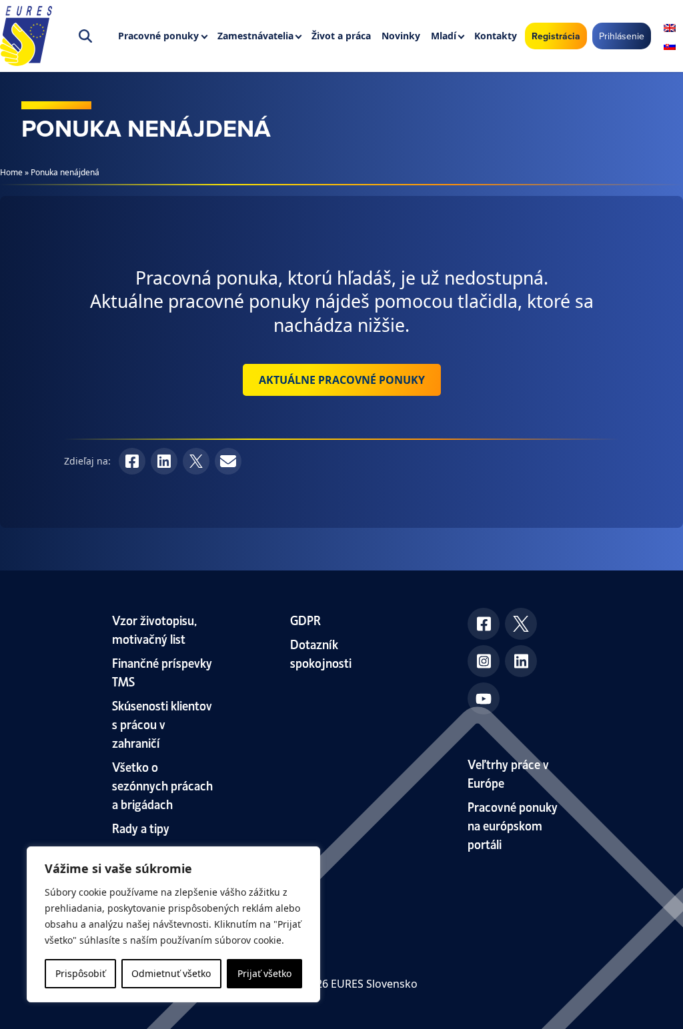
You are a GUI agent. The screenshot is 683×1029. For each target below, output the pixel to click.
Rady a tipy (140, 827)
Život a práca (341, 35)
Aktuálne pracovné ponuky (342, 380)
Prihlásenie (621, 36)
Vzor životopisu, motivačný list (154, 628)
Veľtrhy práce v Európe (508, 772)
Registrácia (556, 36)
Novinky (401, 35)
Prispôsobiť (80, 973)
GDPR (305, 619)
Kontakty (495, 35)
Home (11, 172)
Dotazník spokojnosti (321, 652)
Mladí (443, 35)
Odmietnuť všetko (171, 973)
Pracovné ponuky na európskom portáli (513, 825)
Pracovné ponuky (158, 35)
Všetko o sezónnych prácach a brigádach (162, 785)
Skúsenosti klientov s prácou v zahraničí (162, 723)
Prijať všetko (264, 973)
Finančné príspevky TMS (162, 671)
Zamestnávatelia (255, 35)
